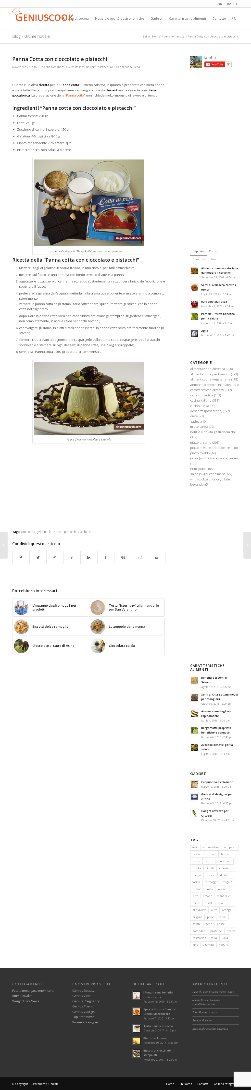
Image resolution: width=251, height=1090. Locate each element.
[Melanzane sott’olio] (247, 545)
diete (194, 416)
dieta (223, 875)
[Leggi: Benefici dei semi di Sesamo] (194, 680)
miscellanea (199, 426)
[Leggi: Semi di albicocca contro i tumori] (194, 287)
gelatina (42, 532)
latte (52, 532)
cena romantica (54, 67)
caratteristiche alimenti (207, 390)
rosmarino (199, 938)
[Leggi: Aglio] (194, 333)
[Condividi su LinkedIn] (89, 557)
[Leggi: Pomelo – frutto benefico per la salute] (194, 316)
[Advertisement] (88, 76)
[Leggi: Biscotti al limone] (136, 1041)
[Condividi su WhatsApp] (55, 557)
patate (196, 924)
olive (214, 910)
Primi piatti (198, 468)
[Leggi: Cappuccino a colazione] (194, 784)
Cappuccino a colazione (217, 782)
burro (225, 854)
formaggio (211, 882)
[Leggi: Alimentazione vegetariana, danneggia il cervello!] (194, 271)
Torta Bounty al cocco (158, 1026)
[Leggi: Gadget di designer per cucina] (194, 797)
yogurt (223, 944)
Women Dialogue (85, 1022)
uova (225, 938)
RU (229, 3)
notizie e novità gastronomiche (213, 432)
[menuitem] (220, 3)
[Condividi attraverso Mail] (156, 557)
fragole (227, 882)
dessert (210, 875)
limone (207, 896)
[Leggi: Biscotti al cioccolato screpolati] (136, 1053)
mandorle (223, 896)
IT (237, 3)
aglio (195, 847)
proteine (216, 931)
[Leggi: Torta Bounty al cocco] (136, 1028)
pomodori (199, 931)
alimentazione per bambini (210, 374)
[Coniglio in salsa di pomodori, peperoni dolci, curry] (4, 545)
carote (209, 861)
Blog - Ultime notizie (31, 36)
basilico (197, 854)
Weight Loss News (25, 1001)
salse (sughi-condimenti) (208, 474)
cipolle (210, 868)
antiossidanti (211, 847)
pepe (208, 924)
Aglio (204, 330)
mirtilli (209, 903)
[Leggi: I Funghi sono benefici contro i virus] (136, 995)
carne (196, 861)
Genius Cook (81, 995)
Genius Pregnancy (86, 1001)
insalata (222, 889)
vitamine (208, 944)
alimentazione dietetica (207, 369)
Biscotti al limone (154, 1038)
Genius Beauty (83, 990)
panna (222, 917)
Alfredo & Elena (130, 67)
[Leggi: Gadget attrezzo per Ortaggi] (194, 813)
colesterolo (226, 868)
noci (60, 532)
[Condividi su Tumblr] (106, 557)
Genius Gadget (83, 1011)
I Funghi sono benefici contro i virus (213, 991)
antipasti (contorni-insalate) (210, 384)
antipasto (230, 847)
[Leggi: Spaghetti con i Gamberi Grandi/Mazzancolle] (136, 1011)
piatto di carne (201, 442)
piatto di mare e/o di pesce (210, 447)
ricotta (230, 931)
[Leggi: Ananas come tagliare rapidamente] (194, 714)
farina (196, 882)
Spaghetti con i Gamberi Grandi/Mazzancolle (206, 1002)
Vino (195, 944)
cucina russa (199, 406)
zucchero (84, 532)
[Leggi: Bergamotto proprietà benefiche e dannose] (194, 730)
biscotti (211, 854)
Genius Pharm (83, 1006)
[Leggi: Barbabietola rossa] (194, 304)
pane (210, 917)
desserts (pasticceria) (99, 67)
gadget (195, 421)
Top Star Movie (83, 1017)
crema (196, 875)
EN (220, 3)
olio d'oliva (199, 910)
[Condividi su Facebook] (21, 557)
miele (196, 903)
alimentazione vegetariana (210, 379)
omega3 (227, 910)
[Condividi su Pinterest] (71, 557)
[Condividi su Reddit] (139, 557)
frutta (196, 889)
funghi (208, 889)
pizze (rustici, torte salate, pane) (214, 458)
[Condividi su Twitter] (38, 557)
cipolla (196, 868)
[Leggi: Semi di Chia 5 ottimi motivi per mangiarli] (194, 697)
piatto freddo (200, 453)
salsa (214, 938)
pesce (221, 924)
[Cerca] (234, 18)
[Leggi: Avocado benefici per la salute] (194, 747)
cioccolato (28, 532)
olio (220, 903)
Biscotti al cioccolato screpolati (210, 1028)
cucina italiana (75, 67)
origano (197, 917)
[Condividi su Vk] (122, 557)
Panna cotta (75, 95)
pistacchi (70, 532)
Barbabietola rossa (214, 301)
